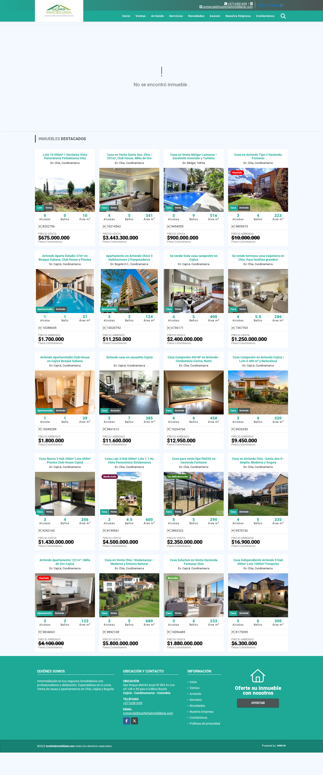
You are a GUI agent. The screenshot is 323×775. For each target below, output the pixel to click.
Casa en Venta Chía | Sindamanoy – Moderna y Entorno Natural (129, 562)
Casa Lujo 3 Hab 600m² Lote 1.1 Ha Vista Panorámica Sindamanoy (129, 460)
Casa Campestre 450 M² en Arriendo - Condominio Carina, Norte (194, 359)
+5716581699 (237, 3)
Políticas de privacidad (205, 723)
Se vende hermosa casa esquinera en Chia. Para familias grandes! (258, 257)
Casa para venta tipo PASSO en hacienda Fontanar (194, 460)
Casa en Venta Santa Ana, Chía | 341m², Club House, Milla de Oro (129, 156)
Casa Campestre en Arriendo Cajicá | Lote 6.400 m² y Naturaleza (258, 359)
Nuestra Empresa (238, 16)
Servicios (176, 16)
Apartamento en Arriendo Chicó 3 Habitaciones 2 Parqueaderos (129, 257)
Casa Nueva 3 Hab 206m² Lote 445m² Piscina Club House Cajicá (65, 460)
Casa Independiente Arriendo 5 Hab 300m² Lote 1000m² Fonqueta (258, 562)
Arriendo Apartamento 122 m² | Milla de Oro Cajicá (65, 562)
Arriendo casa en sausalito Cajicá (129, 357)
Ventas (141, 16)
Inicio (126, 16)
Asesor (215, 16)
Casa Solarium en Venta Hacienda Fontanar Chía (194, 562)
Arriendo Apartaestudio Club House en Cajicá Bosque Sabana (65, 359)
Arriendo (157, 16)
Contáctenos (265, 16)
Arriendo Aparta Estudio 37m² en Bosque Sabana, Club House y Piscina (65, 257)
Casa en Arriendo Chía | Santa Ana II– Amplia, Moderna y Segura (258, 460)
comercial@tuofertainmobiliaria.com (148, 713)
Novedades (196, 16)
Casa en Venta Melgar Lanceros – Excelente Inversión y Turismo (193, 156)
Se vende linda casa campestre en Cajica (194, 257)
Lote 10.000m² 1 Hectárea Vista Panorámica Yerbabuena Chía (65, 156)
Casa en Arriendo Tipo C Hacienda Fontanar (258, 156)
